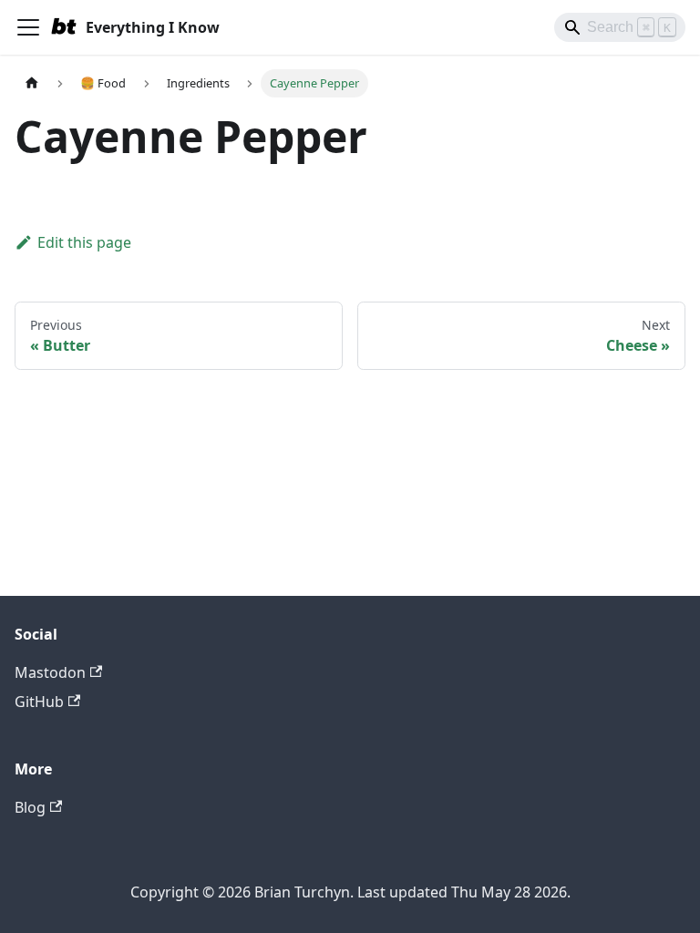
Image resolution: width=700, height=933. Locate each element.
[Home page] (32, 83)
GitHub (39, 702)
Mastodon (50, 672)
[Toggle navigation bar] (28, 27)
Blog (30, 807)
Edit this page (84, 242)
